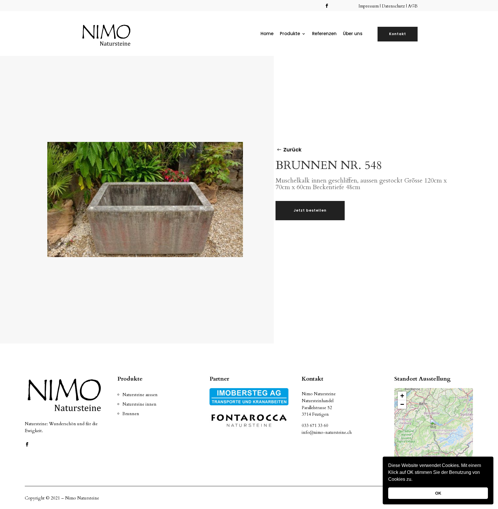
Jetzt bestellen (310, 210)
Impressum (369, 6)
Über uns (353, 34)
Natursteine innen (139, 404)
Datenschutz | (395, 6)
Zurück (292, 149)
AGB (413, 6)
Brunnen (130, 414)
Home (267, 34)
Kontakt (397, 33)
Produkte (290, 34)
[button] (414, 480)
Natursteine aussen (140, 395)
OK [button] (438, 493)
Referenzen (324, 34)
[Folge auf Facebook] (327, 6)
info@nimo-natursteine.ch (327, 432)
